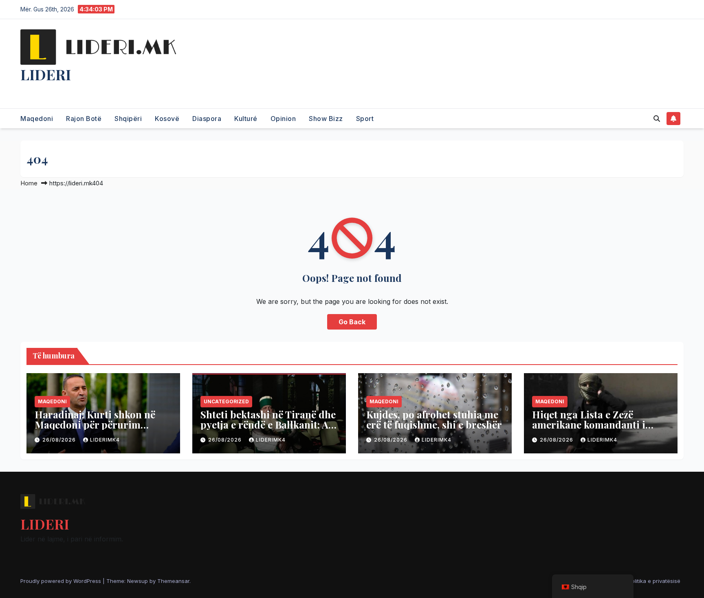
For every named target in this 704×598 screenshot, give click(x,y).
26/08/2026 (59, 440)
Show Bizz (326, 118)
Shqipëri (128, 118)
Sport (365, 118)
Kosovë (167, 118)
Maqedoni (36, 118)
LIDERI (45, 74)
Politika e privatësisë (654, 581)
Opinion (283, 118)
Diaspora (206, 118)
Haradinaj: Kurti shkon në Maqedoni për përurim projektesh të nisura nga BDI (101, 424)
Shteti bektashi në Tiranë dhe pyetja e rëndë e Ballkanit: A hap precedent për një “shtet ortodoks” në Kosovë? (268, 429)
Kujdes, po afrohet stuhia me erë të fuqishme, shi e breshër (434, 419)
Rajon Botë (83, 118)
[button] (656, 118)
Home (28, 183)
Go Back (352, 322)
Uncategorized (226, 401)
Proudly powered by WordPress (61, 581)
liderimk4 (105, 440)
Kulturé (245, 118)
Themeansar (173, 581)
